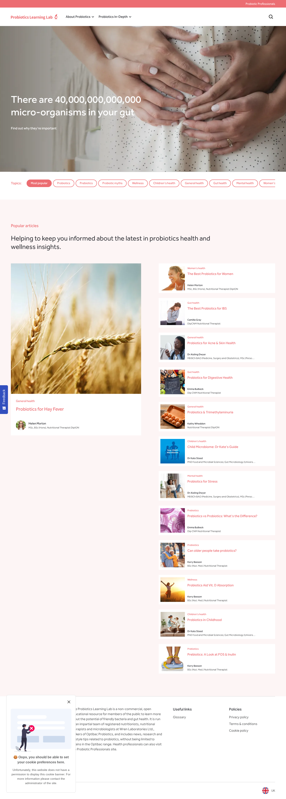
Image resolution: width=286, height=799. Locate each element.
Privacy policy (239, 717)
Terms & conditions (243, 724)
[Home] (34, 17)
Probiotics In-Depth (113, 17)
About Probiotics (78, 17)
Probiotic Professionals (260, 4)
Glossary (179, 717)
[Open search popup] (271, 17)
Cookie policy (238, 731)
